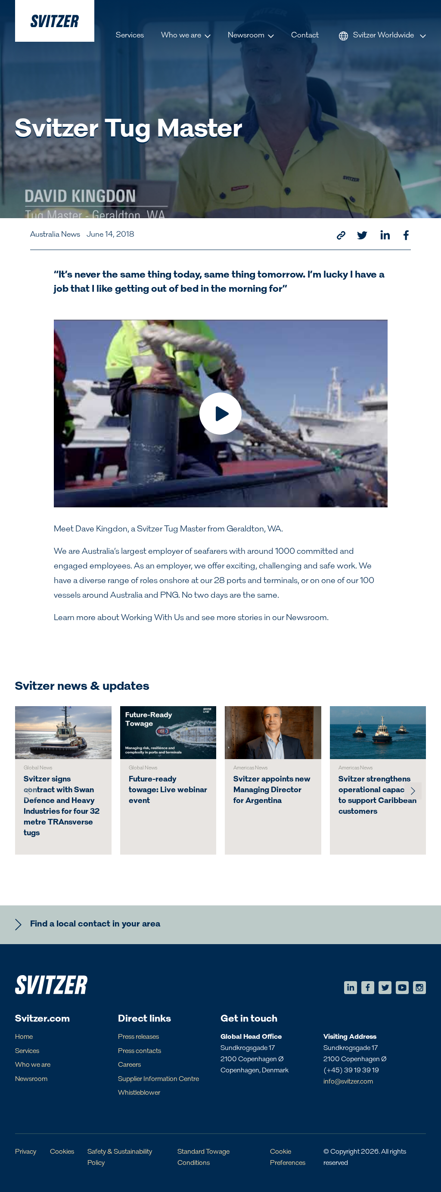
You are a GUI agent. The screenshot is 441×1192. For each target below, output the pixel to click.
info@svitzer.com (348, 1081)
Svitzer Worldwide (383, 36)
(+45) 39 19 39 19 (351, 1070)
